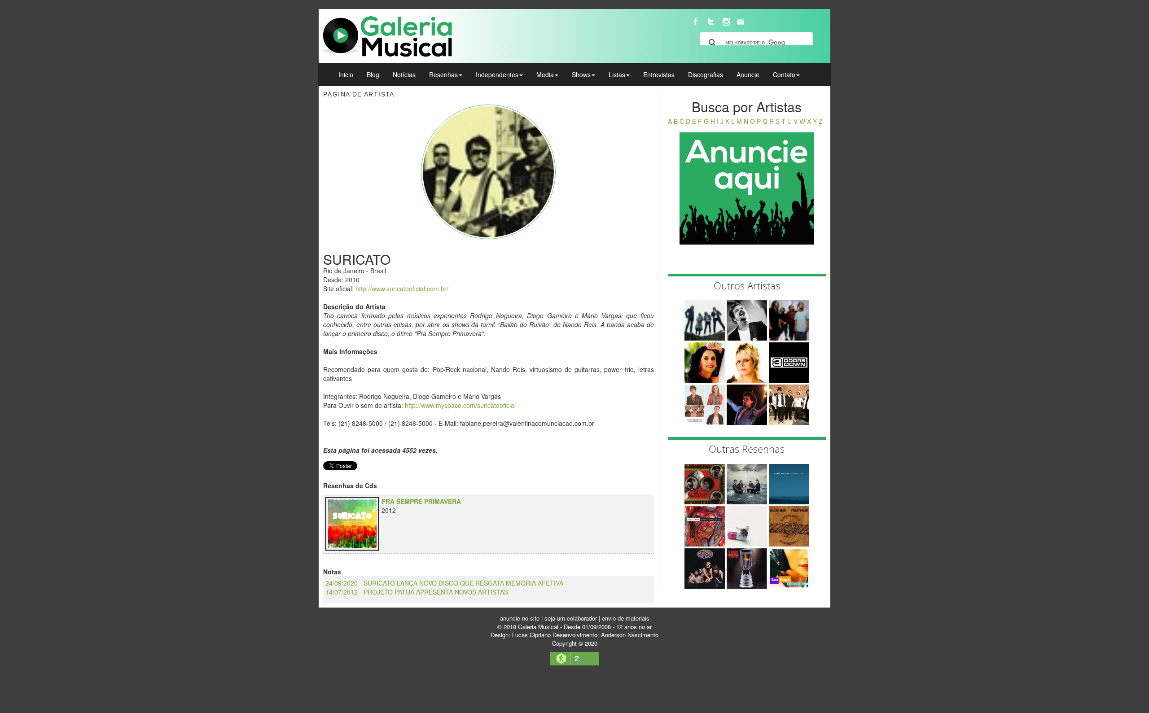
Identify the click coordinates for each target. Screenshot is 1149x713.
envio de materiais (625, 618)
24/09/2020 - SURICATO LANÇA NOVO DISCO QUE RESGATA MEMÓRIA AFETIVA (444, 582)
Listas (617, 74)
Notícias (404, 74)
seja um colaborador (570, 618)
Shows (581, 74)
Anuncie (748, 74)
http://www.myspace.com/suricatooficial (460, 405)
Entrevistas (659, 74)
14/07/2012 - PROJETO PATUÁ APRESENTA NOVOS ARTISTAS (416, 591)
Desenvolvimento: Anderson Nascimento (605, 634)
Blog (373, 74)
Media (545, 74)
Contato (784, 74)
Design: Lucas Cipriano (521, 634)
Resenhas (443, 74)
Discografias (705, 74)
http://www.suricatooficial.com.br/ (401, 288)
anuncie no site (519, 618)
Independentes (497, 74)
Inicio (345, 74)
